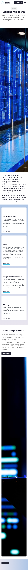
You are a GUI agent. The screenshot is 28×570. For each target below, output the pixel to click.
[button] (25, 2)
